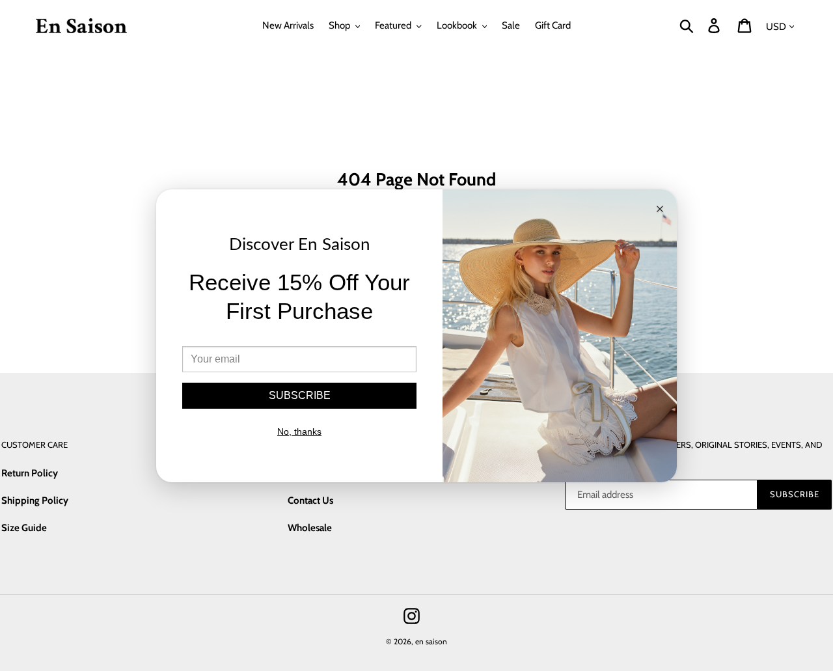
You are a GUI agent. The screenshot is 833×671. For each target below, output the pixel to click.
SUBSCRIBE (300, 395)
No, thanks (299, 431)
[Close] (660, 209)
